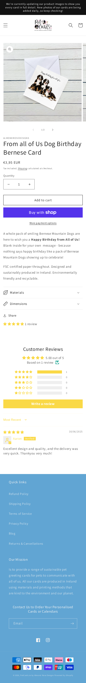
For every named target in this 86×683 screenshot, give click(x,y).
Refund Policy (18, 494)
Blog (12, 533)
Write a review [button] (42, 403)
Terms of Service (20, 514)
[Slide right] (53, 130)
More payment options (43, 223)
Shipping (22, 168)
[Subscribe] (72, 623)
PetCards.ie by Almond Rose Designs (37, 675)
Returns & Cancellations (26, 544)
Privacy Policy (18, 524)
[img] (13, 432)
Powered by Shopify (63, 675)
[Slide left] (33, 130)
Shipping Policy (20, 504)
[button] (5, 25)
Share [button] (12, 315)
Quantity (8, 176)
